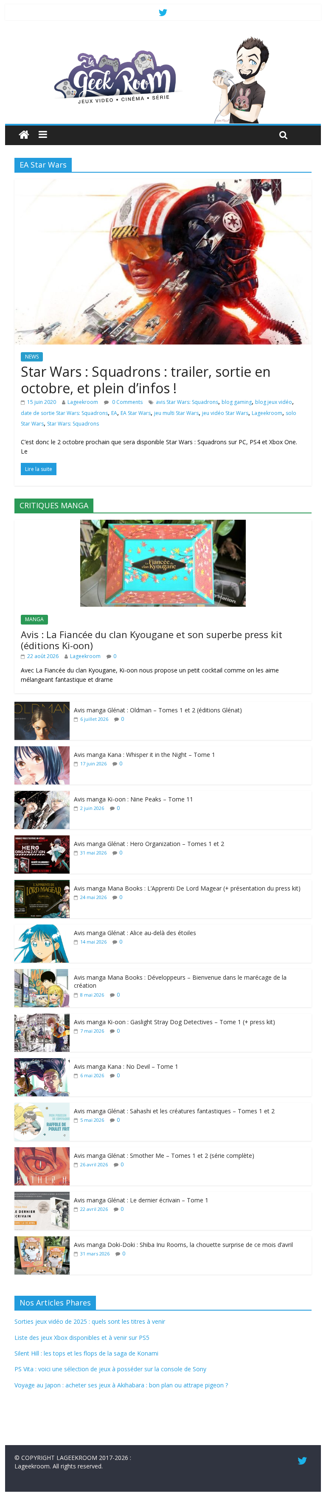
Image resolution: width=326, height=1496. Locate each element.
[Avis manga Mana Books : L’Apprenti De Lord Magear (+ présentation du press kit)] (42, 884)
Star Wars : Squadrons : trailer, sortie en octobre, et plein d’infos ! (146, 379)
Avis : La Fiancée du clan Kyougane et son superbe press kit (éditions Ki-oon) (151, 640)
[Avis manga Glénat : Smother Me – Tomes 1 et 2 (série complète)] (42, 1152)
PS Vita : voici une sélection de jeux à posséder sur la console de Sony (110, 1369)
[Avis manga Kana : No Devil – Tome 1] (42, 1063)
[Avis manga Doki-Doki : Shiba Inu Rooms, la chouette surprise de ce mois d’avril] (42, 1241)
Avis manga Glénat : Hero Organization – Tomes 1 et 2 (149, 844)
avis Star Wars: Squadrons (187, 402)
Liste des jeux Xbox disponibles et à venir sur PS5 (81, 1338)
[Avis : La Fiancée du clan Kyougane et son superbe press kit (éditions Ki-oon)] (163, 524)
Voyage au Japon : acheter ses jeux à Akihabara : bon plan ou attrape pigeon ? (121, 1385)
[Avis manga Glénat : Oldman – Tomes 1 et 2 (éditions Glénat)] (42, 706)
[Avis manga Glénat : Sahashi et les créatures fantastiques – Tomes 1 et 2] (42, 1107)
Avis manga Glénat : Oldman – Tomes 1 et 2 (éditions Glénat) (158, 710)
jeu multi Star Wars (176, 413)
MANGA (34, 619)
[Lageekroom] (163, 38)
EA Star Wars (136, 413)
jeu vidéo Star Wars (225, 413)
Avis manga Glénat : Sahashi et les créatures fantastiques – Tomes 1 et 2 (174, 1111)
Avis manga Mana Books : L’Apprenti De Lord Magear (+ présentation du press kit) (187, 888)
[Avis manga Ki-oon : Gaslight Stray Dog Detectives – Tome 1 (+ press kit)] (42, 1018)
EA (114, 413)
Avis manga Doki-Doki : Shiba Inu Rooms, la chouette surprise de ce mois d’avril (183, 1245)
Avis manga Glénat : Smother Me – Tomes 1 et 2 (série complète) (164, 1155)
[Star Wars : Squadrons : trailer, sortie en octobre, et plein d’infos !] (163, 184)
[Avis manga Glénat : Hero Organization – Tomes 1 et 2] (42, 840)
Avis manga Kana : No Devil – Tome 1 (126, 1066)
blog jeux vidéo (273, 402)
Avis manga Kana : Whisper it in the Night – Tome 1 (144, 755)
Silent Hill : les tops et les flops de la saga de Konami (86, 1353)
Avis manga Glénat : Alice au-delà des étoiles (135, 933)
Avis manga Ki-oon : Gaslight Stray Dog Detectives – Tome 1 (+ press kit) (174, 1022)
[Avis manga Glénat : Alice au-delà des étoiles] (42, 929)
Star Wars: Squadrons (73, 423)
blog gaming (237, 402)
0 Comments (127, 402)
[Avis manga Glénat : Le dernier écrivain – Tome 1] (42, 1196)
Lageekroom (82, 402)
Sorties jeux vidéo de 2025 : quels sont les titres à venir (89, 1321)
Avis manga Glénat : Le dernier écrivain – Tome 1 (141, 1200)
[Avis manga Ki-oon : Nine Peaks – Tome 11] (42, 795)
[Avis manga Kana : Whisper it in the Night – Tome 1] (42, 751)
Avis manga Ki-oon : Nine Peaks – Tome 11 (133, 799)
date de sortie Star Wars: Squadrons (64, 413)
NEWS (32, 356)
